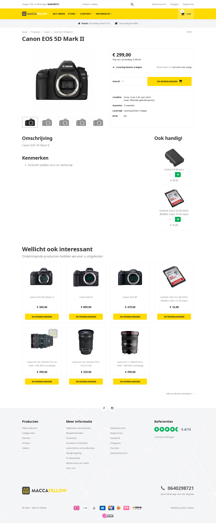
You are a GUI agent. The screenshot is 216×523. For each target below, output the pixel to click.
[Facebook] (104, 408)
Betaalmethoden (74, 432)
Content (85, 13)
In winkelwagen (167, 81)
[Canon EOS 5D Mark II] (61, 80)
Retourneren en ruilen (77, 463)
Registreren (188, 4)
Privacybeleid (73, 458)
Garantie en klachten (77, 442)
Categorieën (28, 432)
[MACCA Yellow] (34, 13)
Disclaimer (71, 437)
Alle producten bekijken (178, 393)
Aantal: (116, 81)
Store (72, 13)
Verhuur (26, 442)
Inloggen (174, 4)
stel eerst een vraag (181, 67)
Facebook (115, 437)
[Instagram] (112, 408)
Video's (25, 447)
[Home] (64, 490)
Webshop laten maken (182, 507)
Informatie (103, 13)
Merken (26, 437)
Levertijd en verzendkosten (80, 447)
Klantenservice (159, 4)
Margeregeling (74, 453)
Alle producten (29, 427)
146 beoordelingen (164, 436)
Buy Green (59, 13)
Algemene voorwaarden (78, 427)
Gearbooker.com (118, 453)
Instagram (115, 442)
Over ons (70, 468)
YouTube (114, 447)
